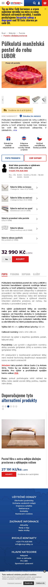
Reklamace (24, 508)
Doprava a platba (24, 506)
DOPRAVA (26, 274)
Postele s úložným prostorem (15, 35)
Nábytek (12, 33)
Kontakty (24, 511)
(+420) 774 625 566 (18, 171)
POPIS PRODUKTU (12, 158)
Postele (22, 33)
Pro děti (24, 561)
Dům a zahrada (24, 558)
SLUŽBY (36, 274)
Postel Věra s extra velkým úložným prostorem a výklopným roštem (21, 460)
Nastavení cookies (24, 514)
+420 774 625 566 (24, 542)
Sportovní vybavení (24, 563)
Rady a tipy (24, 528)
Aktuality (24, 525)
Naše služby (24, 530)
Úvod (3, 33)
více (15, 130)
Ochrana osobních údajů (24, 503)
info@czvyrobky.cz (24, 544)
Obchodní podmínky (24, 500)
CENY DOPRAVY (35, 158)
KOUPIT (20, 259)
